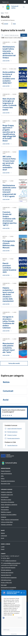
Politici (3, 478)
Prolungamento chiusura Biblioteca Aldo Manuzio (9, 244)
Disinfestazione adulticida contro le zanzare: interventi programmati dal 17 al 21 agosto (9, 191)
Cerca (23, 35)
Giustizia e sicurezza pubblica (8, 514)
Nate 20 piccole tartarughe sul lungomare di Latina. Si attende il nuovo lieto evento (9, 104)
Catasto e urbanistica (6, 492)
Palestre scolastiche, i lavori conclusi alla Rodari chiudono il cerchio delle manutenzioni (8, 294)
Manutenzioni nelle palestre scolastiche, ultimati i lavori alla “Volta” (9, 348)
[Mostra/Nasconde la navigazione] (3, 7)
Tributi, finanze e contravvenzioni (10, 519)
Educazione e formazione (7, 502)
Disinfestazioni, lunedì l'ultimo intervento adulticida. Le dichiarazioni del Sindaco (9, 52)
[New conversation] (21, 593)
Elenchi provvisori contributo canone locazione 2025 (9, 267)
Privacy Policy (14, 633)
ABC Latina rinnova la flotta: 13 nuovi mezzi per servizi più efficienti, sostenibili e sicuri (9, 163)
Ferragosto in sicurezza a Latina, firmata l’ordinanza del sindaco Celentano (8, 322)
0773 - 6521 (6, 558)
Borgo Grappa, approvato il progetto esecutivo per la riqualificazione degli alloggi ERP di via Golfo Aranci (9, 133)
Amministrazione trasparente (8, 577)
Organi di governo (5, 471)
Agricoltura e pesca (6, 499)
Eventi (2, 549)
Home (2, 13)
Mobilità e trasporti (6, 512)
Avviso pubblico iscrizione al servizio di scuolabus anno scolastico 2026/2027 (9, 77)
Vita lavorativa (5, 509)
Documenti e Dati (5, 483)
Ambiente (3, 517)
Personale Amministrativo (8, 481)
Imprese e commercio (6, 524)
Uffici (2, 476)
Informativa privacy (6, 580)
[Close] (24, 593)
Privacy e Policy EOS (6, 582)
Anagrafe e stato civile (7, 495)
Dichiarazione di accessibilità (8, 587)
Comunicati (4, 536)
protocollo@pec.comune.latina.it (11, 563)
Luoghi (3, 547)
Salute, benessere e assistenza (9, 504)
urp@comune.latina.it (10, 561)
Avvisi (2, 538)
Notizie (3, 533)
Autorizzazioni (4, 497)
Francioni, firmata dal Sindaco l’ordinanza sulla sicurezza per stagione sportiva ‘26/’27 (9, 219)
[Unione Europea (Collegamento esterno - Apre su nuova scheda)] (14, 456)
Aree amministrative (6, 473)
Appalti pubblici (5, 507)
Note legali (4, 585)
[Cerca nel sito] (24, 7)
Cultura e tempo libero (7, 522)
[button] (5, 2)
